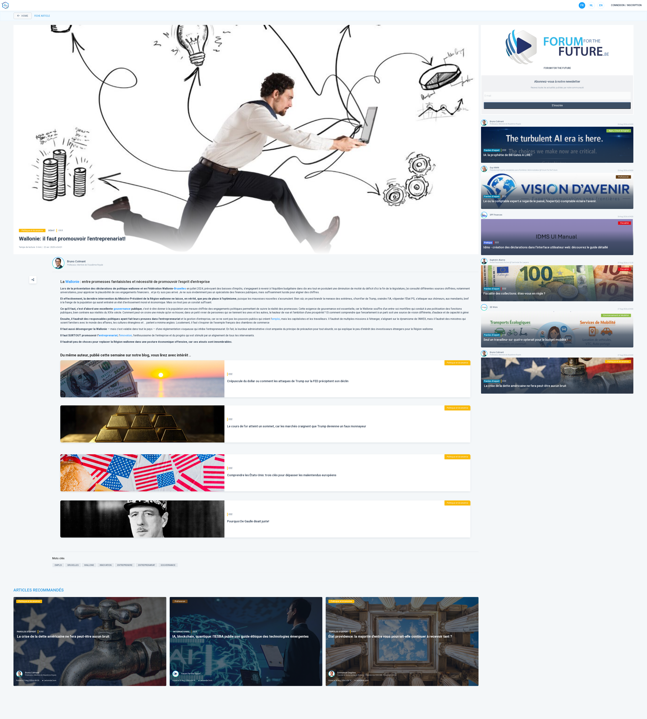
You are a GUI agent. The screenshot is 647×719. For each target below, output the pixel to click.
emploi (276, 318)
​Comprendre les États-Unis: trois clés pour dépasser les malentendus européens (281, 475)
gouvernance (122, 308)
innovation (126, 335)
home (24, 15)
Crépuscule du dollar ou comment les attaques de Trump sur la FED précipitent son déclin (287, 381)
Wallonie (72, 282)
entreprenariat (108, 335)
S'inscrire (557, 105)
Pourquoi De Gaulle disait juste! (248, 521)
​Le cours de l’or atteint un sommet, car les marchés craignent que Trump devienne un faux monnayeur (296, 426)
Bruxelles (180, 288)
